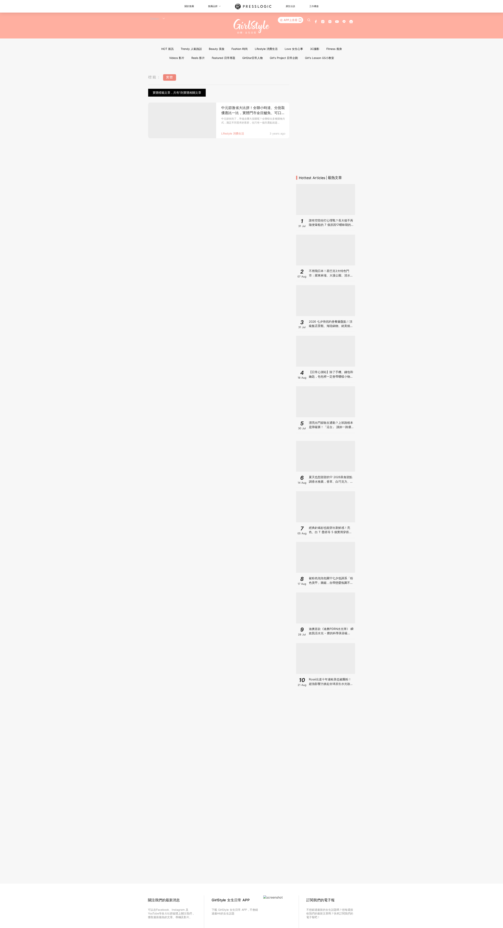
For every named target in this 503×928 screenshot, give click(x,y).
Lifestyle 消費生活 (266, 48)
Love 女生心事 (294, 48)
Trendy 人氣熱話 (191, 48)
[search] (309, 20)
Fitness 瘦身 (334, 48)
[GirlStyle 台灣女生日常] (252, 26)
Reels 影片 (198, 57)
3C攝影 (314, 48)
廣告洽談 (290, 6)
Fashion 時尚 (239, 48)
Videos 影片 (176, 57)
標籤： (154, 77)
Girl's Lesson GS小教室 (319, 57)
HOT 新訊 (167, 48)
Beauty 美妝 (216, 48)
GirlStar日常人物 (252, 57)
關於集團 (189, 6)
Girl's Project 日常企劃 (284, 57)
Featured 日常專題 (223, 57)
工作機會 (314, 6)
